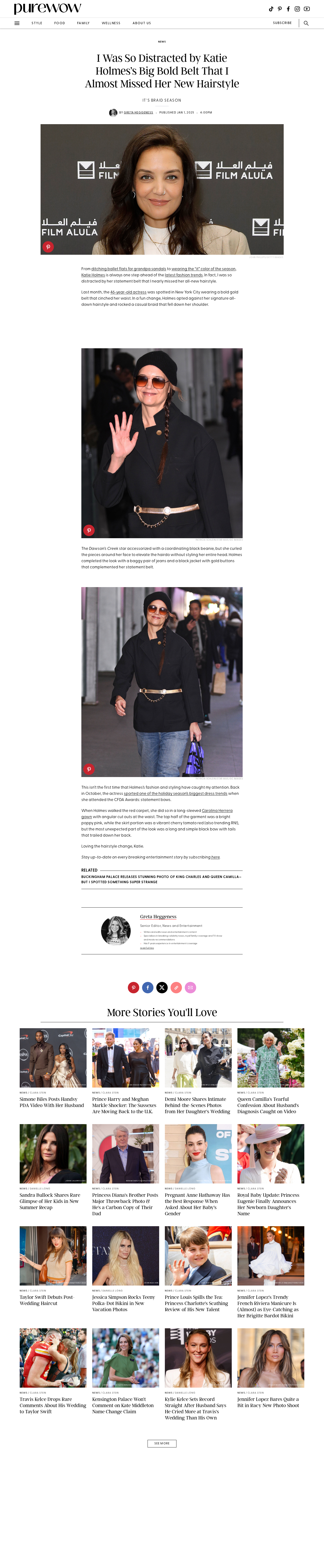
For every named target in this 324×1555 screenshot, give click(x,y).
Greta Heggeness (138, 112)
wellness (111, 23)
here (215, 857)
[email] (9, 113)
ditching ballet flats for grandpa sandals (128, 269)
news (162, 42)
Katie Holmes (93, 275)
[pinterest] (48, 247)
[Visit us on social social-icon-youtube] (307, 9)
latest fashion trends (184, 275)
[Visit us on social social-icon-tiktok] (271, 8)
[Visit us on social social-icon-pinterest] (279, 8)
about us (142, 23)
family (83, 23)
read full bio (147, 948)
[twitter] (9, 87)
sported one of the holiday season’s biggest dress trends (175, 794)
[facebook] (9, 74)
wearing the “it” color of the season (203, 269)
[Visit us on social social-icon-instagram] (297, 9)
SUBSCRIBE (282, 23)
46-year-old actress (128, 292)
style (37, 23)
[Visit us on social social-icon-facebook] (288, 8)
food (59, 23)
